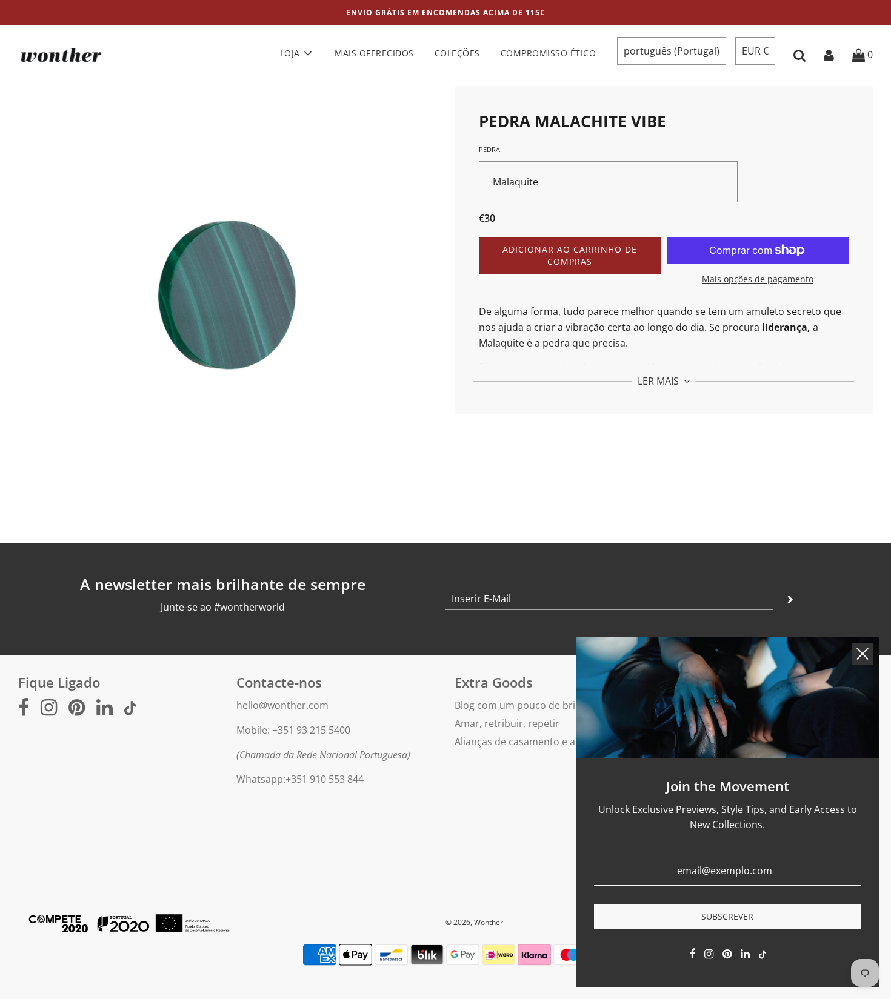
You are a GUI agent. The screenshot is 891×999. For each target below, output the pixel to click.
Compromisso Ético (548, 53)
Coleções (457, 53)
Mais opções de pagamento (757, 279)
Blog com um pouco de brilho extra (535, 705)
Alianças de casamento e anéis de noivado (551, 741)
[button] (671, 51)
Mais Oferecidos (374, 53)
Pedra (489, 149)
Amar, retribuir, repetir (507, 723)
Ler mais (659, 381)
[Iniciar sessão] (829, 54)
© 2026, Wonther (474, 922)
